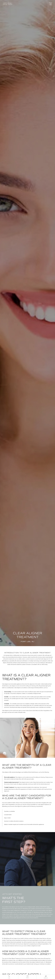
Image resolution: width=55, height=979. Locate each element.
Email (27, 977)
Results (46, 978)
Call (9, 978)
